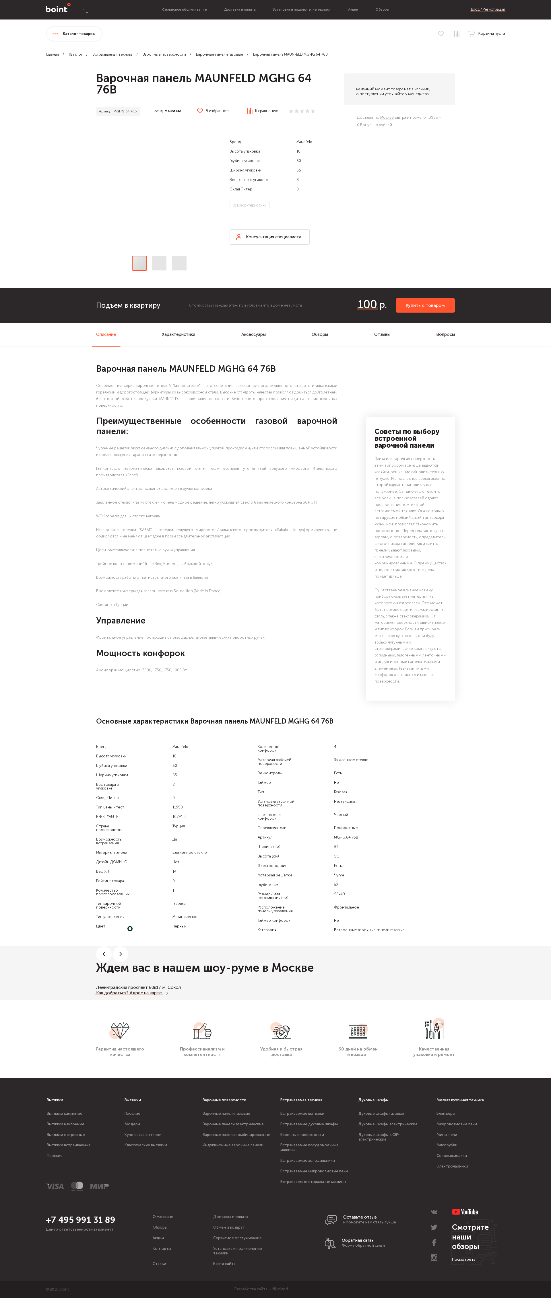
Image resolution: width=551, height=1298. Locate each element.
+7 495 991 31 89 (80, 1220)
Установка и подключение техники (302, 9)
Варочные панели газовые (219, 54)
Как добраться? (112, 992)
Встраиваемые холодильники (307, 1160)
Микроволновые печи (456, 1124)
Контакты (162, 1248)
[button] (159, 185)
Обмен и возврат (229, 1227)
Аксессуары (253, 334)
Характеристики (178, 334)
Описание (106, 334)
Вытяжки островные (66, 1135)
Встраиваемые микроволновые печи (314, 1171)
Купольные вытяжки (143, 1135)
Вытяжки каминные (64, 1113)
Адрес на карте (146, 992)
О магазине (163, 1217)
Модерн (132, 1124)
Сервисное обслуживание (184, 9)
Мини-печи (446, 1135)
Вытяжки (55, 1100)
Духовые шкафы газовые (381, 1113)
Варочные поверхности (164, 54)
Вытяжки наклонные (65, 1124)
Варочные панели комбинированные (236, 1135)
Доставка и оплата (240, 9)
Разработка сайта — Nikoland (261, 1289)
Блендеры (445, 1113)
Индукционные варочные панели (233, 1145)
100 (367, 304)
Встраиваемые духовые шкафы (309, 1124)
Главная (52, 54)
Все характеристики (249, 205)
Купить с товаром (425, 305)
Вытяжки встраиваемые (69, 1145)
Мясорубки (446, 1145)
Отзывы (382, 334)
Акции (353, 9)
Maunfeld (172, 111)
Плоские (55, 1155)
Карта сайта (224, 1264)
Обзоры (382, 9)
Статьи (159, 1264)
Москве (387, 117)
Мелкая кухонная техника (460, 1100)
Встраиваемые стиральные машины (313, 1182)
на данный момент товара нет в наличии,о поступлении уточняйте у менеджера (393, 91)
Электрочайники (452, 1166)
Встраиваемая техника (112, 54)
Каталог (75, 54)
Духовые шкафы (373, 1100)
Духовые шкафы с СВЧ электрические (378, 1137)
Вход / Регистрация (488, 9)
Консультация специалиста (273, 236)
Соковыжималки (451, 1155)
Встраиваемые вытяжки (302, 1113)
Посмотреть (464, 1259)
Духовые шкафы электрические (388, 1124)
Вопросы (445, 334)
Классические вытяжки (146, 1145)
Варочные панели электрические (233, 1124)
